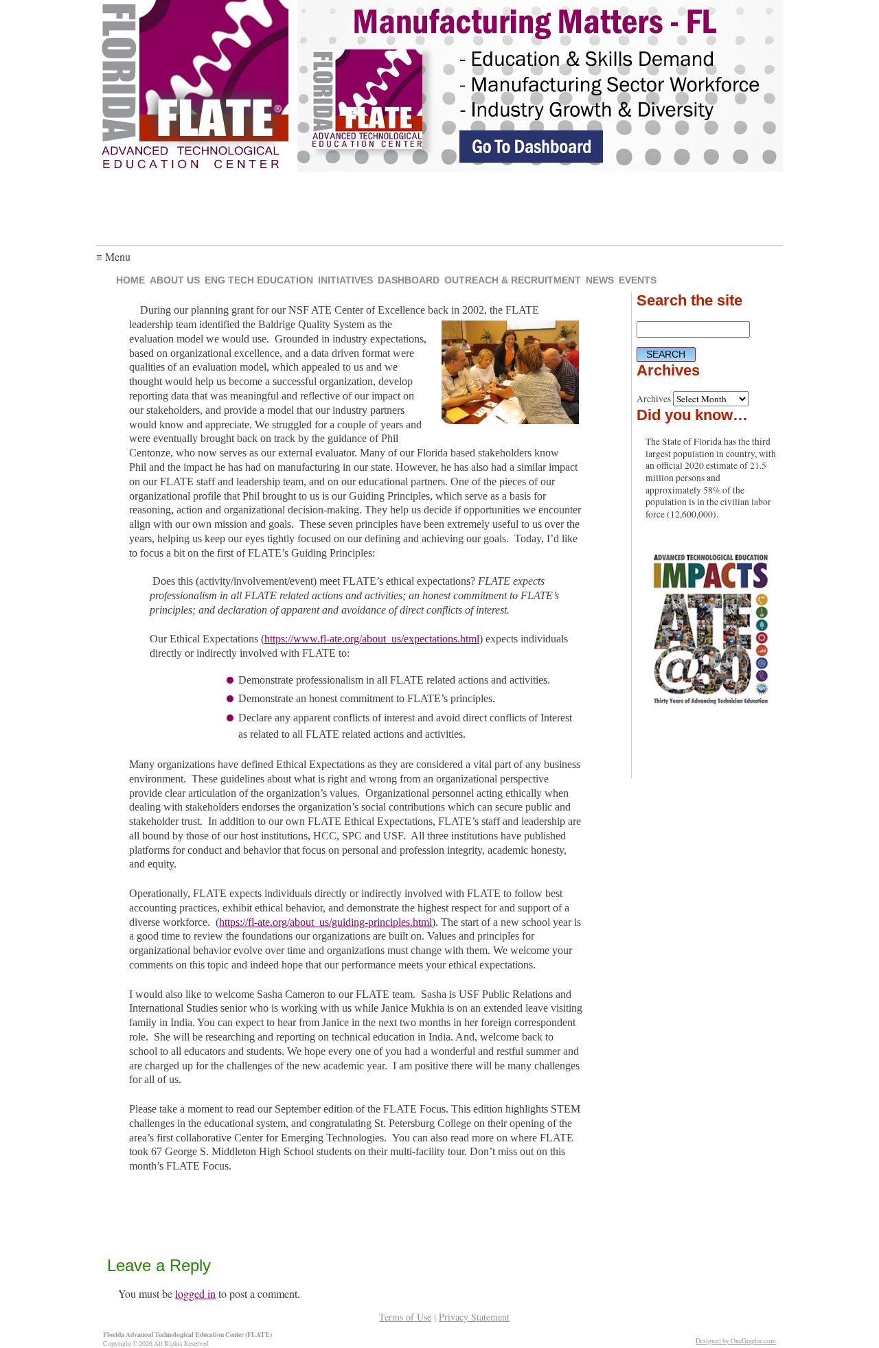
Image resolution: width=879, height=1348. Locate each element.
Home (130, 280)
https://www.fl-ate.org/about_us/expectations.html (371, 638)
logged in (195, 1293)
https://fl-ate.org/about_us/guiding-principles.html (325, 922)
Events (638, 280)
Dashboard (409, 280)
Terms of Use (405, 1316)
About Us (175, 280)
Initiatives (345, 280)
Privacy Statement (474, 1316)
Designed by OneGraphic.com (736, 1340)
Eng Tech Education (259, 280)
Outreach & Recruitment (512, 280)
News (600, 280)
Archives (654, 399)
